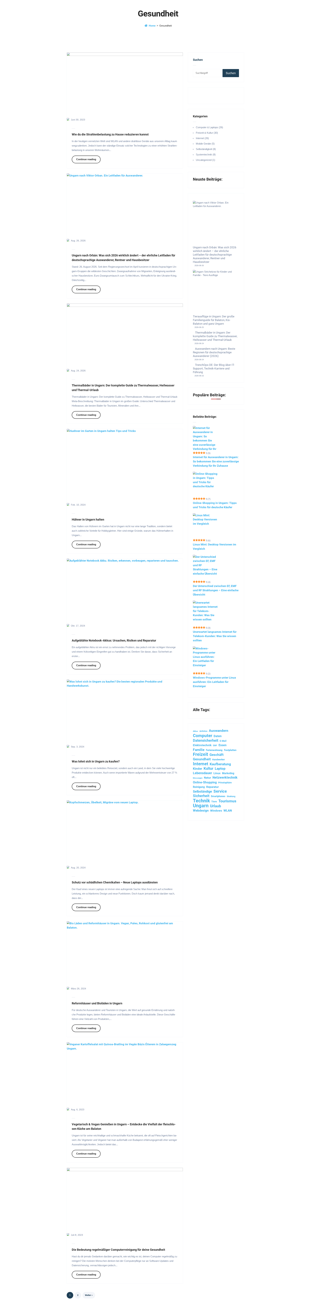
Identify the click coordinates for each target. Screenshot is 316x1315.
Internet (200, 764)
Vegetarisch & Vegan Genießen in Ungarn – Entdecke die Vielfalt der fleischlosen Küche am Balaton (124, 1127)
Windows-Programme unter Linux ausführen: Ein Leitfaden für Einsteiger (214, 682)
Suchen (198, 59)
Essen (222, 745)
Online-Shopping (205, 782)
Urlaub (215, 806)
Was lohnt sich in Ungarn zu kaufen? (96, 761)
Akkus (195, 731)
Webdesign (201, 810)
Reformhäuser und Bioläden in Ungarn (97, 1003)
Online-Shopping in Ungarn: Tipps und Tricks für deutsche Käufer (215, 505)
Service (220, 791)
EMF (215, 745)
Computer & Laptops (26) (209, 127)
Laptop (220, 768)
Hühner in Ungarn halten (88, 519)
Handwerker (218, 759)
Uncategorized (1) (205, 160)
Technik (201, 801)
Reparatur (212, 787)
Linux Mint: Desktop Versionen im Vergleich (214, 546)
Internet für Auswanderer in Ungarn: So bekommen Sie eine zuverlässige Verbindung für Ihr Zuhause (216, 461)
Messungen (197, 778)
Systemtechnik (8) (206, 154)
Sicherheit (201, 796)
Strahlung (231, 796)
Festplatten (230, 750)
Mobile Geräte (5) (205, 143)
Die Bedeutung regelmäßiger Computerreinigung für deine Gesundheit (118, 1249)
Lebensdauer (202, 773)
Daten (218, 736)
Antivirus (203, 731)
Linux (217, 773)
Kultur (208, 768)
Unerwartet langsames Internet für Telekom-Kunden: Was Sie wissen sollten (215, 636)
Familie (198, 750)
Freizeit (200, 754)
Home (152, 25)
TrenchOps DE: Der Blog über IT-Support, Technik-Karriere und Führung (214, 368)
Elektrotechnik (202, 745)
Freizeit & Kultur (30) (207, 132)
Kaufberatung (220, 764)
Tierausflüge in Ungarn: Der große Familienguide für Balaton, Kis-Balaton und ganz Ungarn (213, 320)
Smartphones (218, 796)
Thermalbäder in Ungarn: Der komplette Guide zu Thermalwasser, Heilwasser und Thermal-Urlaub (123, 388)
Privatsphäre (225, 782)
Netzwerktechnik (224, 777)
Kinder (197, 769)
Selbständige (202, 791)
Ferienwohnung (214, 750)
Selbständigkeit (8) (206, 149)
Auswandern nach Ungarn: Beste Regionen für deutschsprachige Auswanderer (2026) (214, 352)
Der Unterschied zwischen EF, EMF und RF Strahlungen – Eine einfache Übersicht (215, 590)
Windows (216, 810)
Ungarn (201, 806)
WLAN (228, 810)
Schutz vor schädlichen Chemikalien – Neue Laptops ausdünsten (115, 882)
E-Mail (223, 741)
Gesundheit (202, 759)
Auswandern (218, 731)
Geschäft (217, 755)
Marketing (228, 773)
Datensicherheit (205, 740)
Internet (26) (202, 138)
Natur (207, 777)
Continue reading (86, 159)
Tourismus (227, 801)
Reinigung (199, 787)
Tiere (214, 801)
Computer (202, 735)
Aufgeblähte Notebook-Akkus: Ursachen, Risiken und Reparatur (114, 640)
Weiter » (89, 1295)
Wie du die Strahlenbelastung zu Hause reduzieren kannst (110, 134)
